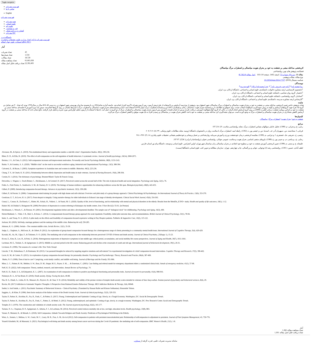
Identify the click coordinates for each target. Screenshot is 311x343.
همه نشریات (11, 22)
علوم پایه (9, 26)
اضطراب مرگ (274, 119)
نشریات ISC (11, 33)
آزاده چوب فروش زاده (280, 87)
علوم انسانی (11, 24)
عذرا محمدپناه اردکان (259, 87)
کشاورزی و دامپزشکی (15, 31)
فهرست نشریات (12, 7)
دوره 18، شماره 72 (287, 75)
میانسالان (264, 119)
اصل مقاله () (247, 75)
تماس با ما (10, 9)
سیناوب (137, 341)
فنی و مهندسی (12, 28)
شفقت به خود (297, 119)
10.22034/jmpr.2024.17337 (274, 80)
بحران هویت (286, 119)
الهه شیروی (244, 87)
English (9, 13)
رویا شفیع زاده (297, 87)
